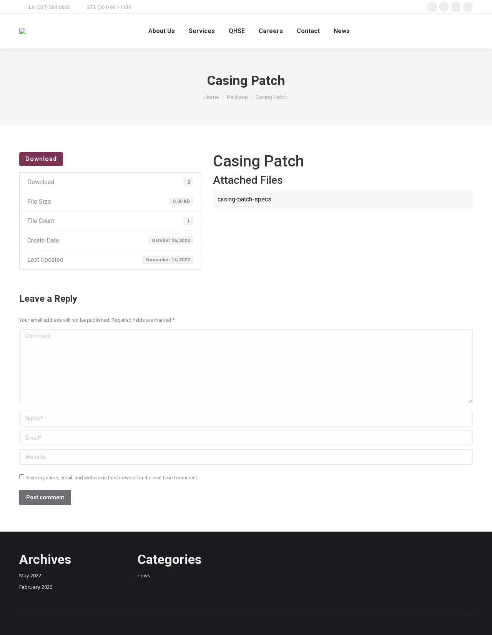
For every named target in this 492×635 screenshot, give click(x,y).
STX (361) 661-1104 (109, 7)
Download (41, 159)
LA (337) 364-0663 (49, 7)
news (144, 575)
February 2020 (35, 586)
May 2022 (30, 575)
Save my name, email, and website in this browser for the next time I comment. (112, 477)
